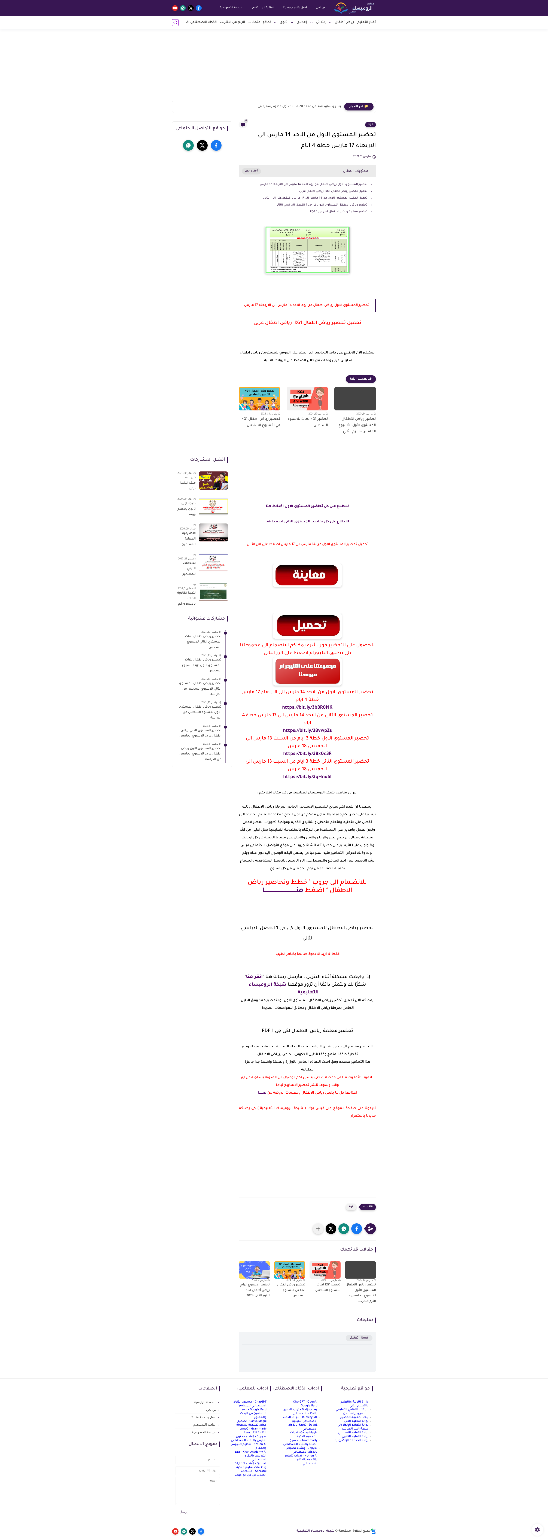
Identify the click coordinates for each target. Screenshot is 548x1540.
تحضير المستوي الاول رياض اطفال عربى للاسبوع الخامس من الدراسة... (200, 754)
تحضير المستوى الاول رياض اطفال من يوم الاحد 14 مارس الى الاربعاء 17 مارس (314, 184)
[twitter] (191, 8)
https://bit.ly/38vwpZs (307, 731)
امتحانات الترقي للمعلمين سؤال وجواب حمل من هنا (186, 570)
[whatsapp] (183, 8)
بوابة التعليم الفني (356, 1421)
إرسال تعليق (359, 1338)
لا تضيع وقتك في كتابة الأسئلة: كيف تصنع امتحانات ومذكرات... (295, 106)
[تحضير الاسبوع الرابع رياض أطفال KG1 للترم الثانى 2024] (254, 1270)
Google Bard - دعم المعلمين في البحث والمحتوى (253, 1413)
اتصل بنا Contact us (295, 7)
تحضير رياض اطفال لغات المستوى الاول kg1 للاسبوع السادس (201, 666)
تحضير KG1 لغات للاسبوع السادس (307, 422)
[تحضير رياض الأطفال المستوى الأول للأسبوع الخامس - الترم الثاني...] (355, 398)
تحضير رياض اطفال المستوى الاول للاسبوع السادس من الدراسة (200, 712)
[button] (356, 1228)
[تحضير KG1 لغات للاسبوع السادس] (307, 398)
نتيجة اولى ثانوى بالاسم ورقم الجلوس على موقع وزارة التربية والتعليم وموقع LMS (186, 510)
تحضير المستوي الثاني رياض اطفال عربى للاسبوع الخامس (200, 733)
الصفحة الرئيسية (205, 1402)
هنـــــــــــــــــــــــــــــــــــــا (282, 890)
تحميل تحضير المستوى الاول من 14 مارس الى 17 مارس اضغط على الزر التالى (315, 198)
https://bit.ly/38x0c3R (307, 754)
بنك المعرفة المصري (354, 1417)
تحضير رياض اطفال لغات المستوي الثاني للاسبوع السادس (203, 642)
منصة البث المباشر (355, 1429)
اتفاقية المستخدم (263, 7)
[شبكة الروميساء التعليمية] (354, 8)
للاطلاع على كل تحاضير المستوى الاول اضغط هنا (307, 506)
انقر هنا (254, 977)
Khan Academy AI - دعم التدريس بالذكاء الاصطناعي (251, 1456)
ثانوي (283, 22)
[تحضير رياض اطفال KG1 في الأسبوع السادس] (259, 398)
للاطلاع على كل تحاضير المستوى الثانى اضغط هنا (307, 522)
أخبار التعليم (366, 22)
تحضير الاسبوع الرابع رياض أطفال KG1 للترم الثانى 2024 (255, 1290)
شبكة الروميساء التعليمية (315, 1531)
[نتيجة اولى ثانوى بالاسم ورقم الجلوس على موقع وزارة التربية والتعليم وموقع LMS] (213, 506)
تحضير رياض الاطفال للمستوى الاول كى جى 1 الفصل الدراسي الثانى (321, 205)
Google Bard (309, 1405)
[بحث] (175, 22)
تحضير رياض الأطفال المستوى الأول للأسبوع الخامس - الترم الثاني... (357, 425)
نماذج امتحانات (259, 22)
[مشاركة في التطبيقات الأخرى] (318, 1228)
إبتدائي (321, 22)
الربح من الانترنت (232, 22)
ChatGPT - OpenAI (305, 1402)
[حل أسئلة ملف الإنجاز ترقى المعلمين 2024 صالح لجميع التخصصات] (213, 480)
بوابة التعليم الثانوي (355, 1436)
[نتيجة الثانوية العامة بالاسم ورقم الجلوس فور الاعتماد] (213, 592)
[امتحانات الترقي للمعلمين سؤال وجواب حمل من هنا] (213, 562)
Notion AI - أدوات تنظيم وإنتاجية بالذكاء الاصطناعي (301, 1459)
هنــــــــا (262, 1093)
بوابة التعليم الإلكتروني (353, 1425)
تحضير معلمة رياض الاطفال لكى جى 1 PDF (339, 211)
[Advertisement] (274, 67)
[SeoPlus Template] (373, 1531)
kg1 (370, 124)
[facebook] (199, 8)
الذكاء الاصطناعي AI (201, 22)
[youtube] (175, 8)
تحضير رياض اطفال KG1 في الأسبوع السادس (260, 422)
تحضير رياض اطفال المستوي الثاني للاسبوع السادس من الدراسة (200, 689)
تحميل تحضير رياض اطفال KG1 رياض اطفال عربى (333, 191)
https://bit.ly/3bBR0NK (307, 708)
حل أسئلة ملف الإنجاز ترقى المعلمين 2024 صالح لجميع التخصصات (187, 484)
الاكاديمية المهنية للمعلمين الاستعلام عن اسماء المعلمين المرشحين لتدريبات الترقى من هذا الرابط (188, 540)
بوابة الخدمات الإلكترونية (351, 1440)
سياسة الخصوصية (232, 7)
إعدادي (301, 22)
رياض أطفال (344, 22)
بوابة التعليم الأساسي (353, 1432)
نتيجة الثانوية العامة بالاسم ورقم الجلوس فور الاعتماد (186, 600)
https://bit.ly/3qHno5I (307, 777)
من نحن (321, 7)
